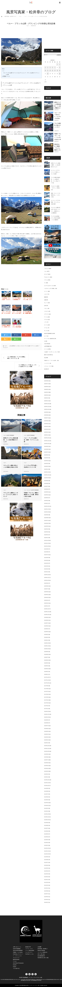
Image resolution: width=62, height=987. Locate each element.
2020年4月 (46, 597)
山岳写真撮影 (47, 346)
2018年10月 (46, 648)
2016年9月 (46, 720)
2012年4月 (46, 871)
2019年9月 (46, 617)
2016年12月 (46, 711)
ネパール (46, 324)
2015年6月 (46, 762)
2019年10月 (46, 614)
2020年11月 (46, 577)
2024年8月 (46, 449)
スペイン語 (46, 349)
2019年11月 (46, 611)
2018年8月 (46, 654)
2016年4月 (46, 734)
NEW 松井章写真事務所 (18, 950)
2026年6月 (46, 386)
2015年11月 (46, 748)
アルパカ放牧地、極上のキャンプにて (57, 125)
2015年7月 (46, 759)
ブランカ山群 (27, 345)
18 (47, 73)
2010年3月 (46, 899)
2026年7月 (46, 383)
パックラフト (47, 363)
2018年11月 (46, 645)
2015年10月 (46, 751)
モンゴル (46, 330)
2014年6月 (46, 796)
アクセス (15, 961)
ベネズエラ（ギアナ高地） (49, 288)
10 (45, 70)
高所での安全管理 (47, 354)
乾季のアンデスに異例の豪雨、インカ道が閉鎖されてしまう (10, 439)
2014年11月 (46, 782)
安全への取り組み (41, 954)
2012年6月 (46, 865)
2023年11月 (46, 474)
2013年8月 (46, 825)
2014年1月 (46, 811)
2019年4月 (46, 631)
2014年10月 (46, 785)
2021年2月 (46, 569)
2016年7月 (46, 725)
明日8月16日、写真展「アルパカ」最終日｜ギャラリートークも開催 (57, 147)
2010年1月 (46, 902)
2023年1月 (46, 503)
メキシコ (46, 308)
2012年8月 (46, 859)
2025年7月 (46, 417)
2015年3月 (46, 771)
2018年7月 (46, 657)
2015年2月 (46, 774)
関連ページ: (6, 76)
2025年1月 (46, 435)
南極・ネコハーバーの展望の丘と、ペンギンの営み (55, 195)
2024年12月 (46, 437)
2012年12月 (46, 848)
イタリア (46, 294)
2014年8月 (46, 791)
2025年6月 (46, 420)
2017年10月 (46, 682)
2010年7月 (46, 893)
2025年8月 (46, 415)
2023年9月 (46, 480)
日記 (45, 357)
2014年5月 (46, 799)
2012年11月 (46, 851)
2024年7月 (46, 452)
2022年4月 (46, 529)
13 (52, 70)
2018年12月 (46, 643)
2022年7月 (46, 520)
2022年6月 (46, 523)
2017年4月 (46, 700)
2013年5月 (46, 834)
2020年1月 (46, 606)
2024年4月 (46, 460)
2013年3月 (46, 839)
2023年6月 (46, 489)
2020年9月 (46, 583)
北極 (45, 299)
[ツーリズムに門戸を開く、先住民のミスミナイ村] (32, 452)
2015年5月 (46, 765)
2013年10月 (46, 819)
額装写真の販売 (16, 959)
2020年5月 (46, 594)
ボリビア (29, 490)
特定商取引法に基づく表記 (43, 957)
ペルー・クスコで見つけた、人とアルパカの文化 (57, 115)
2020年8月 (46, 586)
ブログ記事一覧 (16, 968)
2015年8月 (46, 757)
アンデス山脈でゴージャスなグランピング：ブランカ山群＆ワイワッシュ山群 (22, 73)
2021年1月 (46, 571)
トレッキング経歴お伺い (43, 952)
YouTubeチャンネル (29, 954)
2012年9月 (46, 856)
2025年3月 (46, 429)
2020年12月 (46, 574)
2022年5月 (46, 526)
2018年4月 (46, 665)
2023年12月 (46, 472)
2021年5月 (46, 560)
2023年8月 (46, 483)
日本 (45, 305)
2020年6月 (46, 591)
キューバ (46, 302)
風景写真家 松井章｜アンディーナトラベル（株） (31, 985)
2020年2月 (46, 603)
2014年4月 (46, 802)
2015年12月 (46, 745)
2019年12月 (46, 608)
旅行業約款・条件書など (43, 948)
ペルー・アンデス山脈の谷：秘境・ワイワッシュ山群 (31, 439)
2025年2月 (46, 432)
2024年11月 (46, 440)
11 (47, 70)
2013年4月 (46, 836)
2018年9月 (46, 651)
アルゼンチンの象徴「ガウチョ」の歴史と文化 (55, 188)
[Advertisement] (21, 33)
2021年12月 (46, 540)
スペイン (46, 291)
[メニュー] (60, 2)
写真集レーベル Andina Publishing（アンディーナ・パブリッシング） (18, 954)
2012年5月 (46, 868)
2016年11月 (46, 714)
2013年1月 (46, 845)
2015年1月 (46, 777)
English (14, 966)
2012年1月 (46, 879)
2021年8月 (46, 551)
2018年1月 (46, 674)
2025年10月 (46, 409)
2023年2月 (46, 500)
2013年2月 (46, 842)
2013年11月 (46, 816)
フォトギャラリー (29, 952)
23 (59, 73)
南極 (45, 297)
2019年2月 (46, 637)
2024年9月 (46, 446)
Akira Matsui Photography (18, 963)
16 (59, 70)
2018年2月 (46, 671)
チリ (45, 282)
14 (54, 70)
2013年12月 (46, 814)
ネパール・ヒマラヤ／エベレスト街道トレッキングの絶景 (55, 172)
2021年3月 (46, 566)
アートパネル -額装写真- (49, 338)
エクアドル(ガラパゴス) (49, 285)
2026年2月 (46, 398)
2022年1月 (46, 537)
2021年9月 (46, 549)
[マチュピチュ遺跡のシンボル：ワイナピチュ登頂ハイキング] (11, 480)
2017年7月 (46, 691)
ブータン (46, 327)
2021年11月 (46, 543)
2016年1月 (46, 742)
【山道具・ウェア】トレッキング (51, 351)
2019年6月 (46, 626)
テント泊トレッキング (19, 345)
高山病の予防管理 (41, 950)
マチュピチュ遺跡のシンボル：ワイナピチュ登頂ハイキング (10, 494)
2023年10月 (46, 477)
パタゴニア (46, 268)
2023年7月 (46, 486)
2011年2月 (46, 885)
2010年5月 (46, 896)
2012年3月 (46, 873)
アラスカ (46, 319)
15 (57, 70)
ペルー (20, 16)
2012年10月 (46, 853)
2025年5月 (46, 423)
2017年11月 (46, 680)
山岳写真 (13, 345)
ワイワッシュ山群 (34, 345)
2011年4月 (46, 882)
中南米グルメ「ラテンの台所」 (50, 360)
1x (44, 341)
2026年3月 (46, 395)
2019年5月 (46, 628)
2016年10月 (46, 717)
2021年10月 (46, 546)
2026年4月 (46, 392)
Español (14, 964)
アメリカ (46, 317)
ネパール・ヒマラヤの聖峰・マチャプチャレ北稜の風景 (55, 202)
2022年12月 (46, 506)
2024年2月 (46, 466)
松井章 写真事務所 (10, 435)
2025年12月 (46, 403)
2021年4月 (46, 563)
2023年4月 (46, 494)
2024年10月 (46, 443)
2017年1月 (46, 708)
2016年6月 (46, 728)
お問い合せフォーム (17, 946)
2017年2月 (46, 705)
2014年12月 (46, 779)
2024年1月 (46, 469)
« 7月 (45, 81)
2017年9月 (46, 685)
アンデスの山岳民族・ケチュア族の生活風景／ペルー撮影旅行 (55, 218)
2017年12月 (46, 677)
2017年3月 (46, 702)
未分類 (45, 369)
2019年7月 (46, 623)
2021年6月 (46, 557)
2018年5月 (46, 663)
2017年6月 (46, 694)
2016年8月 (46, 722)
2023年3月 (46, 497)
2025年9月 (46, 412)
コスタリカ (46, 311)
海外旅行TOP (28, 946)
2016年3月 (46, 737)
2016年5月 (46, 731)
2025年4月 (46, 426)
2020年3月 (46, 600)
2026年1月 (46, 400)
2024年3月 (46, 463)
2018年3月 (46, 668)
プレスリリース (16, 957)
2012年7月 (46, 862)
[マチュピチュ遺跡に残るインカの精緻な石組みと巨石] (11, 452)
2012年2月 (46, 876)
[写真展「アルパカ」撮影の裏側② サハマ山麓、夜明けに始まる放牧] (32, 480)
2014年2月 (46, 808)
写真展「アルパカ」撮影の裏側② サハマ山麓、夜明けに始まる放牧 (31, 494)
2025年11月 (46, 406)
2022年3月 (46, 531)
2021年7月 (46, 554)
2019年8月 (46, 620)
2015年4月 (46, 768)
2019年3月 (46, 634)
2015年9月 (46, 754)
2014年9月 (46, 788)
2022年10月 (46, 512)
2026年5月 (46, 389)
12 (50, 70)
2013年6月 (46, 831)
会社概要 (39, 946)
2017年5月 (46, 697)
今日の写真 (46, 343)
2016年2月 (46, 739)
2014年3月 (46, 805)
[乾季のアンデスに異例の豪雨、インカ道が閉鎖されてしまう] (11, 425)
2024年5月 (46, 457)
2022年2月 (46, 534)
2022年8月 (46, 517)
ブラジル (46, 279)
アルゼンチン (47, 277)
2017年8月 (46, 688)
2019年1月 (46, 640)
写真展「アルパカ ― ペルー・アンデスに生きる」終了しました (57, 136)
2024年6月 (46, 455)
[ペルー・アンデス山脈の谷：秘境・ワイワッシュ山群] (32, 425)
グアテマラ (46, 314)
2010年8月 (46, 891)
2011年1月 (46, 888)
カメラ (45, 336)
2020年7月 (46, 588)
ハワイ (45, 322)
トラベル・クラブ (47, 366)
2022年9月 (46, 514)
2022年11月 (46, 509)
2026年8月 (46, 380)
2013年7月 (46, 828)
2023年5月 (46, 492)
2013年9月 (46, 822)
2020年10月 (46, 580)
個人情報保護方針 (41, 955)
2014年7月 (46, 794)
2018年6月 (46, 660)
